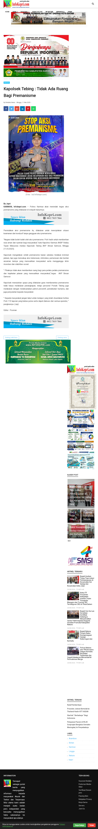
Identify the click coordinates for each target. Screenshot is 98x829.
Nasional (24, 12)
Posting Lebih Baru (11, 337)
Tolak (92, 825)
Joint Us (82, 809)
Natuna (72, 755)
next (70, 540)
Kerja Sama (83, 802)
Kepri (14, 12)
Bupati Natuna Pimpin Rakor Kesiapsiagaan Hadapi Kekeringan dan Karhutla (79, 636)
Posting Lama (62, 337)
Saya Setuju (79, 825)
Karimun (6, 82)
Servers (81, 806)
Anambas (73, 738)
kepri (71, 760)
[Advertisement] (80, 681)
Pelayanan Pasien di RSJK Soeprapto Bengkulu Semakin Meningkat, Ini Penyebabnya (78, 724)
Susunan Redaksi (85, 781)
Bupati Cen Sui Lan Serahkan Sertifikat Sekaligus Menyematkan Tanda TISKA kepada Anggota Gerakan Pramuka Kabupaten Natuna (80, 618)
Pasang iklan (83, 796)
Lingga (71, 751)
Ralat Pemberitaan (74, 705)
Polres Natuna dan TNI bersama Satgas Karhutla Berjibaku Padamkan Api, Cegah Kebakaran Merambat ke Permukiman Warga (80, 653)
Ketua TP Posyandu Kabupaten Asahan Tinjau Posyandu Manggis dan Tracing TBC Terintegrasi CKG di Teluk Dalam (79, 598)
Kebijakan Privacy (85, 799)
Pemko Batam (37, 12)
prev (68, 540)
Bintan (71, 743)
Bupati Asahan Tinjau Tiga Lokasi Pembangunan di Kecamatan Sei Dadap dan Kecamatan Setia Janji (80, 581)
